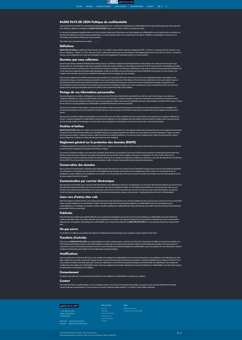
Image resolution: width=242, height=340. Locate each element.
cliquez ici (95, 41)
